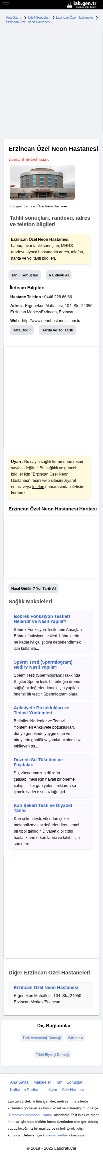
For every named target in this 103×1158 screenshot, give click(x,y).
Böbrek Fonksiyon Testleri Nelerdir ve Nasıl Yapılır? (42, 619)
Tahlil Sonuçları (39, 17)
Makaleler (42, 1082)
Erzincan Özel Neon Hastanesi (28, 22)
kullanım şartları (55, 1135)
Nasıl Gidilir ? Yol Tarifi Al (33, 588)
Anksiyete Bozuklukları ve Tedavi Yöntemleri (41, 710)
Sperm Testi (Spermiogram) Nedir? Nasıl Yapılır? (43, 665)
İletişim (50, 1090)
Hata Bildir (21, 330)
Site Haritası (73, 1090)
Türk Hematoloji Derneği (41, 1038)
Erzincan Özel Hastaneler (74, 17)
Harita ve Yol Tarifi (57, 330)
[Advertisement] (51, 81)
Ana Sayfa (13, 17)
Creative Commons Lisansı (30, 1115)
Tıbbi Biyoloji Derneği (53, 1055)
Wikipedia (75, 1038)
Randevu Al (59, 275)
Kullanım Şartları (25, 1090)
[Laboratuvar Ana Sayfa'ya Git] (84, 5)
